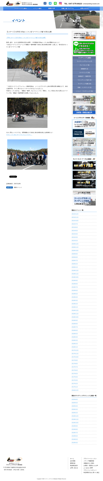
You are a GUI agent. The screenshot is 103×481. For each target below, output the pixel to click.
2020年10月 (75, 250)
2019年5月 (75, 294)
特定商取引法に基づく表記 (91, 472)
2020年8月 (75, 257)
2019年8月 (75, 284)
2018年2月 (75, 343)
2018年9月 (75, 320)
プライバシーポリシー (90, 470)
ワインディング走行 (83, 80)
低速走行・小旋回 (83, 76)
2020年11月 (75, 247)
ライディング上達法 (84, 58)
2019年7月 (75, 287)
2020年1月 (75, 267)
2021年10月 (75, 220)
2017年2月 (75, 383)
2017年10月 (75, 357)
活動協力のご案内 (89, 463)
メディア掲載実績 (89, 461)
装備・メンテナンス (83, 87)
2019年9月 (75, 280)
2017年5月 (75, 373)
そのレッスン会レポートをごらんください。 (19, 134)
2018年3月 (75, 340)
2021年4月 (75, 234)
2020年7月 (75, 260)
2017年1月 (75, 387)
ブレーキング (83, 65)
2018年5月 (75, 333)
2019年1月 (75, 307)
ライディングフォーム (83, 61)
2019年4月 (75, 297)
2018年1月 (75, 347)
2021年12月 (75, 214)
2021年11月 (75, 217)
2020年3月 (75, 409)
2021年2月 (75, 240)
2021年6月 (75, 227)
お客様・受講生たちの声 (91, 465)
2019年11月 (75, 274)
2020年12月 (75, 244)
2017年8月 (75, 363)
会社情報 (72, 461)
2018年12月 (75, 310)
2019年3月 (75, 300)
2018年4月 (75, 337)
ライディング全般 (83, 83)
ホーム (72, 458)
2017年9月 (75, 360)
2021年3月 (75, 237)
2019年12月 (75, 270)
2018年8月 (75, 323)
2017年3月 (75, 380)
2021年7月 (75, 224)
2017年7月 (75, 367)
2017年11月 (75, 353)
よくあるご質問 (88, 468)
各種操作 (83, 69)
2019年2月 (75, 304)
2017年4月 (75, 377)
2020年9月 (75, 254)
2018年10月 (75, 317)
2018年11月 (75, 314)
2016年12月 (75, 390)
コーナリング (83, 72)
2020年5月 (75, 403)
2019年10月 (75, 277)
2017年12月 (75, 350)
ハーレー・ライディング (83, 91)
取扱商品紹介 (74, 465)
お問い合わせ (74, 468)
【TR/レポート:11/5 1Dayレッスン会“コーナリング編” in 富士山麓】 (26, 37)
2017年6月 (75, 370)
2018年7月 (75, 327)
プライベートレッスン (90, 458)
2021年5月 (75, 230)
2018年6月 (75, 330)
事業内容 (72, 463)
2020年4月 (75, 406)
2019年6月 (75, 290)
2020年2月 (75, 264)
